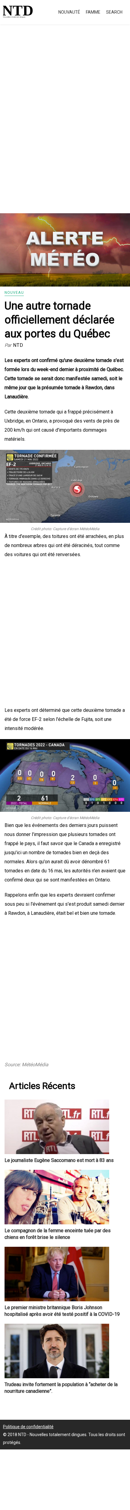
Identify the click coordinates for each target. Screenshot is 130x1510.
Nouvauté (69, 12)
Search (114, 12)
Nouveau (14, 292)
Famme (93, 12)
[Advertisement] (65, 126)
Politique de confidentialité (28, 1426)
